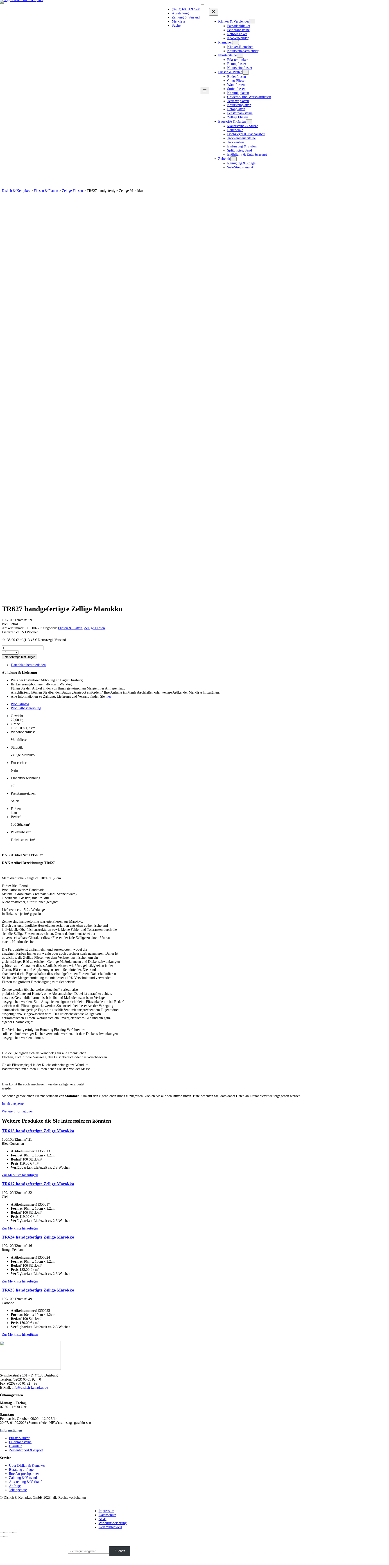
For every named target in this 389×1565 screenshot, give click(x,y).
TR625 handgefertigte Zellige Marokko (38, 1290)
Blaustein (15, 1446)
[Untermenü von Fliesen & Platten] (245, 72)
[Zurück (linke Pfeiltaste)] (2, 1536)
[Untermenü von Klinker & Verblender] (252, 21)
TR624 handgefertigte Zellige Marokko (38, 1237)
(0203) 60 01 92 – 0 (186, 9)
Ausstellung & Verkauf (25, 1482)
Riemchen (225, 42)
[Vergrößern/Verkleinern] (15, 1532)
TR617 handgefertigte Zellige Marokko (38, 1183)
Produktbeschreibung (26, 708)
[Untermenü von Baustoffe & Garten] (249, 121)
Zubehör (224, 159)
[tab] (199, 704)
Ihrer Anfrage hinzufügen (19, 657)
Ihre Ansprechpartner (24, 1473)
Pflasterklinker (19, 1438)
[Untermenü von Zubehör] (233, 158)
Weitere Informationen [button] (18, 1111)
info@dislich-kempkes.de (30, 1387)
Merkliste (178, 21)
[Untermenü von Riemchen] (236, 42)
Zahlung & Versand (186, 17)
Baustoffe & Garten (232, 121)
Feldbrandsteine (20, 1442)
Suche (176, 25)
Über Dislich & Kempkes (27, 1465)
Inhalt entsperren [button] (13, 1103)
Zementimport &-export (26, 1450)
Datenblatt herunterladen (28, 665)
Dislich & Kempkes (16, 191)
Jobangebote (18, 1490)
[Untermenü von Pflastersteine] (240, 55)
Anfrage (15, 1486)
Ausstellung (180, 13)
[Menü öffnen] (204, 90)
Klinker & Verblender (233, 21)
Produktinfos (20, 704)
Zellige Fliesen (72, 191)
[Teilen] (6, 1532)
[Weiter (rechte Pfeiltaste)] (6, 1536)
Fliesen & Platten (230, 72)
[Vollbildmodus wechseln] (11, 1532)
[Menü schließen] (213, 12)
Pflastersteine (227, 55)
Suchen (120, 1551)
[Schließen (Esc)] (2, 1532)
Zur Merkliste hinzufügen (20, 1175)
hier (108, 696)
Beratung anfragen (22, 1469)
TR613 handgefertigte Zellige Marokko (38, 1130)
